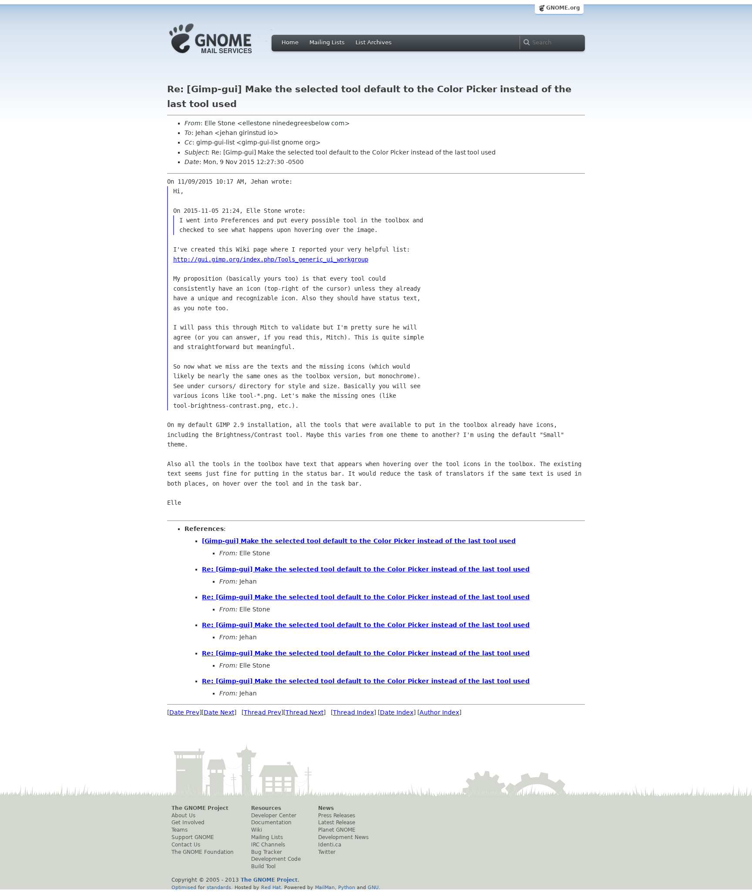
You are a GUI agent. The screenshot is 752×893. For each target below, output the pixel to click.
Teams (179, 830)
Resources (266, 808)
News (326, 808)
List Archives (374, 42)
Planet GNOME (337, 830)
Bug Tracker (266, 852)
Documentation (271, 822)
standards (219, 887)
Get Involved (188, 822)
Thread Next (304, 712)
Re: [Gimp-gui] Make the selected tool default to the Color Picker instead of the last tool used (366, 569)
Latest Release (336, 822)
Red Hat (271, 887)
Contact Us (185, 845)
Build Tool (263, 866)
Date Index (396, 712)
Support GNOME (192, 837)
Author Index (439, 712)
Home (290, 42)
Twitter (327, 852)
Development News (343, 837)
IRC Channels (268, 845)
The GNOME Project (199, 808)
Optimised (183, 887)
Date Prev (184, 712)
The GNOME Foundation (202, 852)
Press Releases (336, 815)
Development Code (276, 859)
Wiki (256, 830)
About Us (183, 815)
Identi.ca (329, 845)
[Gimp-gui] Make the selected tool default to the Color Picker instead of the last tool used (359, 540)
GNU (373, 887)
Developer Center (273, 815)
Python (346, 887)
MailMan (325, 887)
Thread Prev (262, 712)
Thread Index (353, 712)
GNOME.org (563, 8)
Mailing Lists (327, 42)
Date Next (219, 712)
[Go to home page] (223, 55)
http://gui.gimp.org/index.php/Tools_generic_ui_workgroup (270, 259)
